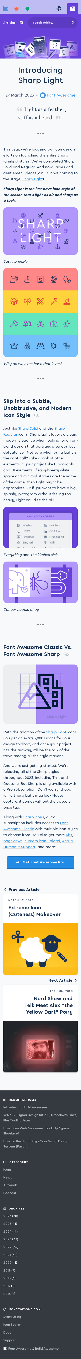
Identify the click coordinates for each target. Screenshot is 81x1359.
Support (9, 1340)
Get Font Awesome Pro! (44, 862)
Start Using (12, 1316)
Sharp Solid (28, 428)
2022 (7, 1247)
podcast (9, 1193)
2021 (7, 1255)
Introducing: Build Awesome (25, 1107)
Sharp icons (33, 817)
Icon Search (12, 1324)
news (7, 1177)
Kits (69, 835)
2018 (7, 1278)
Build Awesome (47, 1348)
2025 (7, 1223)
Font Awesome (61, 95)
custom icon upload (42, 841)
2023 (7, 1239)
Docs (7, 1332)
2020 (7, 1262)
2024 (7, 1231)
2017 (6, 1286)
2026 (7, 1216)
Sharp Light (32, 179)
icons (7, 1169)
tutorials (10, 1185)
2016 (7, 1294)
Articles (9, 22)
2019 (7, 1270)
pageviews (12, 841)
